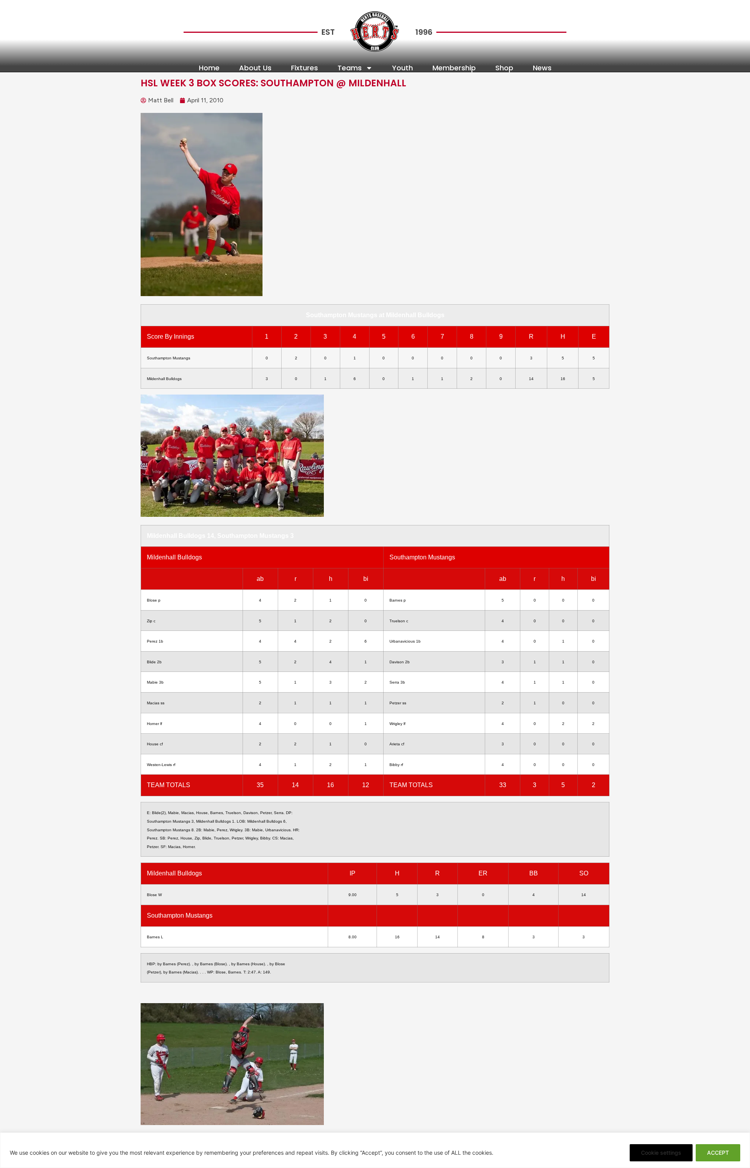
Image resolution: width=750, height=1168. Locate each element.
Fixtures (304, 68)
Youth (402, 68)
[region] (375, 1150)
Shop (504, 68)
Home (209, 68)
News (542, 68)
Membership (454, 68)
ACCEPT (718, 1152)
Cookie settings (661, 1152)
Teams (350, 68)
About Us (255, 68)
